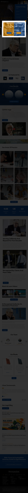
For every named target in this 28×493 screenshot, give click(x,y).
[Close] (25, 21)
